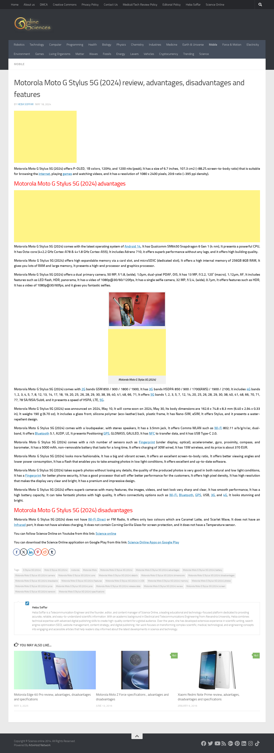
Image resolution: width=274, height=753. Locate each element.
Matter (79, 54)
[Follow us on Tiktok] (257, 743)
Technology (37, 44)
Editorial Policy (172, 4)
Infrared (20, 525)
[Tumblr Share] (52, 552)
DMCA (44, 4)
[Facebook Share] (16, 552)
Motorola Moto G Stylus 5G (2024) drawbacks (36, 581)
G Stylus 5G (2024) (32, 570)
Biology (106, 44)
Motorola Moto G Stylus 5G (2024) (116, 570)
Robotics (19, 44)
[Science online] (203, 743)
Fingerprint (147, 442)
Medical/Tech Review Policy (140, 4)
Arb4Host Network (40, 745)
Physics (121, 44)
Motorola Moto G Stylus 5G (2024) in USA (124, 581)
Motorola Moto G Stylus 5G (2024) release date (118, 586)
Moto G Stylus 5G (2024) (55, 570)
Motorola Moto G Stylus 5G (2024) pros (74, 586)
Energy (120, 54)
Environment (22, 54)
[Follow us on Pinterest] (237, 743)
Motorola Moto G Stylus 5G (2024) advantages (157, 570)
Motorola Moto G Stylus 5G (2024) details (118, 575)
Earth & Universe (193, 44)
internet (44, 174)
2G (83, 389)
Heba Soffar (193, 4)
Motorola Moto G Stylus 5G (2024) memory (168, 581)
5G (152, 395)
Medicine (171, 44)
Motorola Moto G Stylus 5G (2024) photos (211, 581)
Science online (106, 534)
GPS (106, 433)
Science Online (215, 4)
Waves (93, 54)
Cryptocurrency (168, 54)
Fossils (107, 54)
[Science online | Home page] (34, 25)
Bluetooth (42, 433)
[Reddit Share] (44, 552)
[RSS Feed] (223, 743)
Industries (155, 44)
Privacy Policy (90, 4)
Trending (188, 54)
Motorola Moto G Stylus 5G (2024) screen (205, 586)
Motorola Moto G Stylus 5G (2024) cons (76, 575)
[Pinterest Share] (37, 552)
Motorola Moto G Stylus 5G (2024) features (82, 581)
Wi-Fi (218, 428)
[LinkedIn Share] (30, 552)
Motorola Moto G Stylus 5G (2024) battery (202, 570)
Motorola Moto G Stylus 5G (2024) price (33, 586)
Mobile (213, 44)
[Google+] (230, 743)
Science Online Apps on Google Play (153, 542)
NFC (152, 433)
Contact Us (111, 4)
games (67, 174)
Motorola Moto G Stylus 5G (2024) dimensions (163, 575)
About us (29, 4)
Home (14, 4)
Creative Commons (64, 4)
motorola (75, 570)
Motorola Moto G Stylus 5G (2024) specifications (81, 591)
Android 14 (133, 246)
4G (249, 389)
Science (204, 54)
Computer (55, 44)
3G (151, 389)
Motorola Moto (90, 570)
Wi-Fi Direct (97, 519)
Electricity (253, 44)
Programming (75, 44)
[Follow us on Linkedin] (244, 743)
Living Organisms (59, 54)
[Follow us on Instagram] (250, 743)
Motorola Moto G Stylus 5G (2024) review (163, 586)
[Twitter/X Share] (23, 552)
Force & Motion (231, 44)
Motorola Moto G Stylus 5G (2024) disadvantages (211, 575)
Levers (134, 54)
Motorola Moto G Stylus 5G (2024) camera (35, 575)
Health (92, 44)
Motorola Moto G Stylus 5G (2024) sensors (35, 591)
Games (39, 54)
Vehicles (149, 54)
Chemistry (137, 44)
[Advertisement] (45, 137)
